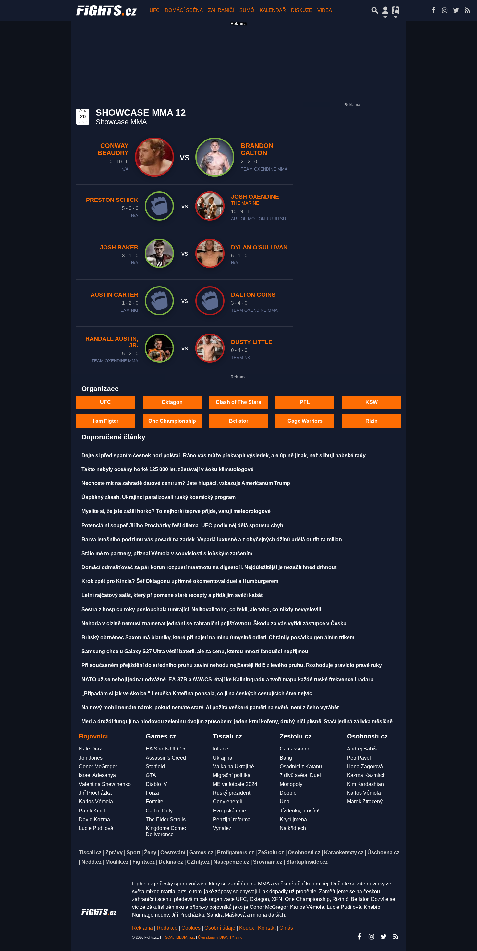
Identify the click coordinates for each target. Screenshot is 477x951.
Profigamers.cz (235, 852)
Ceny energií (227, 801)
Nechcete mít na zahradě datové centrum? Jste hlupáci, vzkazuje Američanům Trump (185, 483)
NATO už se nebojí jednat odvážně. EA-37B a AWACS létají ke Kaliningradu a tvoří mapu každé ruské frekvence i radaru (227, 679)
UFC (155, 10)
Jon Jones (91, 758)
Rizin (371, 421)
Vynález (222, 828)
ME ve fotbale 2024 (235, 784)
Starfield (155, 766)
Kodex (247, 928)
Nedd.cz (91, 862)
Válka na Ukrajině (233, 766)
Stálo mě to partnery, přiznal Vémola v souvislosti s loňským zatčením (166, 553)
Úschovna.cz (383, 852)
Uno (284, 801)
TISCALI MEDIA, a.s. (178, 937)
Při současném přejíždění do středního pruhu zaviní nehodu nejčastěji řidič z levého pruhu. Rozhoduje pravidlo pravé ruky (231, 665)
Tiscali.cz (90, 852)
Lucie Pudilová (96, 828)
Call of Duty (159, 810)
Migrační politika (232, 775)
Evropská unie (229, 810)
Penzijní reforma (232, 819)
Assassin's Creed (166, 758)
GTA (151, 775)
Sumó (246, 10)
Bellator (238, 421)
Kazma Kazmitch (366, 775)
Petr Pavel (359, 758)
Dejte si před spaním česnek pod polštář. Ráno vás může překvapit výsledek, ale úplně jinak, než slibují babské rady (223, 455)
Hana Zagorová (365, 766)
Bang (286, 758)
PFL (305, 402)
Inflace (220, 748)
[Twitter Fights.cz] (456, 10)
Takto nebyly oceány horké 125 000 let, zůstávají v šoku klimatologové (167, 469)
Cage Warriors (305, 421)
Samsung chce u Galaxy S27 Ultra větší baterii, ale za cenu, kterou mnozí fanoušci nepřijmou (194, 651)
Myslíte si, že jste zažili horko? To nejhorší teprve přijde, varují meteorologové (176, 511)
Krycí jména (293, 819)
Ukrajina (222, 758)
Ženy (150, 852)
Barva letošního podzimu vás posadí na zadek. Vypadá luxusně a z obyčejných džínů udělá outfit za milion (211, 539)
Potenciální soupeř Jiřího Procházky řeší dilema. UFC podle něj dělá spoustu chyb (182, 525)
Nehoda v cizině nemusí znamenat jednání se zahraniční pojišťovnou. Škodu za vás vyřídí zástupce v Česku (214, 623)
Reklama (142, 928)
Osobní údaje (219, 928)
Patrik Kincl (92, 810)
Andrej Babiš (362, 748)
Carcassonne (295, 748)
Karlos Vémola (96, 801)
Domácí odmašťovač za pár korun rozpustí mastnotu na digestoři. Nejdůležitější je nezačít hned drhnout (208, 567)
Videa (324, 10)
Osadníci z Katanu (301, 766)
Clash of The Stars (238, 402)
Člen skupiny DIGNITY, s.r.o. (220, 937)
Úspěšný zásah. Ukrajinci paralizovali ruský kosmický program (158, 497)
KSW (371, 402)
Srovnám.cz (267, 862)
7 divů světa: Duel (300, 775)
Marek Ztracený (365, 801)
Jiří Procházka (95, 793)
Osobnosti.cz (304, 852)
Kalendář (273, 10)
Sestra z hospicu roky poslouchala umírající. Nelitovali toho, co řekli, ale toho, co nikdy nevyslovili (201, 609)
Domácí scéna (184, 10)
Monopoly (291, 784)
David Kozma (94, 819)
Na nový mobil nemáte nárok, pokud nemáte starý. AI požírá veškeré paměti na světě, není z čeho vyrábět (210, 707)
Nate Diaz (90, 748)
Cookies (191, 928)
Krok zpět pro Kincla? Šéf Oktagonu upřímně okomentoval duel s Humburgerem (179, 581)
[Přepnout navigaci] (385, 10)
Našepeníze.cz (231, 862)
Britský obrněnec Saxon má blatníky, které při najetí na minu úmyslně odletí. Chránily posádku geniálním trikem (217, 637)
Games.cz (201, 852)
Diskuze (301, 10)
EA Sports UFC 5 (165, 748)
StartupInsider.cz (307, 862)
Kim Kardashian (365, 784)
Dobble (288, 793)
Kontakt (267, 928)
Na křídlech (293, 828)
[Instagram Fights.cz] (444, 10)
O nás (286, 928)
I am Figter (105, 421)
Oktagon (172, 402)
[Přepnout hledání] (375, 10)
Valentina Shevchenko (105, 784)
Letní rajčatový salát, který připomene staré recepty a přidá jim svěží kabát (172, 595)
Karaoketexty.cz (343, 852)
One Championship (172, 421)
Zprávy (114, 852)
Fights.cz (143, 862)
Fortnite (154, 801)
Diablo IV (156, 784)
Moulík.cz (116, 862)
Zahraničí (221, 10)
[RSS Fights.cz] (467, 10)
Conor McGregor (98, 766)
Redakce (167, 928)
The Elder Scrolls (166, 819)
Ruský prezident (231, 793)
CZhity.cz (198, 862)
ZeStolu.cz (271, 852)
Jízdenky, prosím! (299, 810)
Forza (152, 793)
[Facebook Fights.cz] (433, 10)
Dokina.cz (171, 862)
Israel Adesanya (97, 775)
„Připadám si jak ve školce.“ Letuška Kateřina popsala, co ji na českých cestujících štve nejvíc (196, 693)
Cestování (172, 852)
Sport (133, 852)
